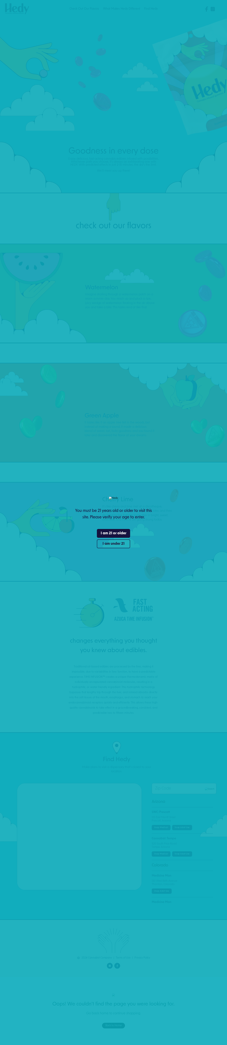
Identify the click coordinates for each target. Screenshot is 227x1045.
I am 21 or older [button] (113, 533)
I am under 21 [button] (113, 544)
